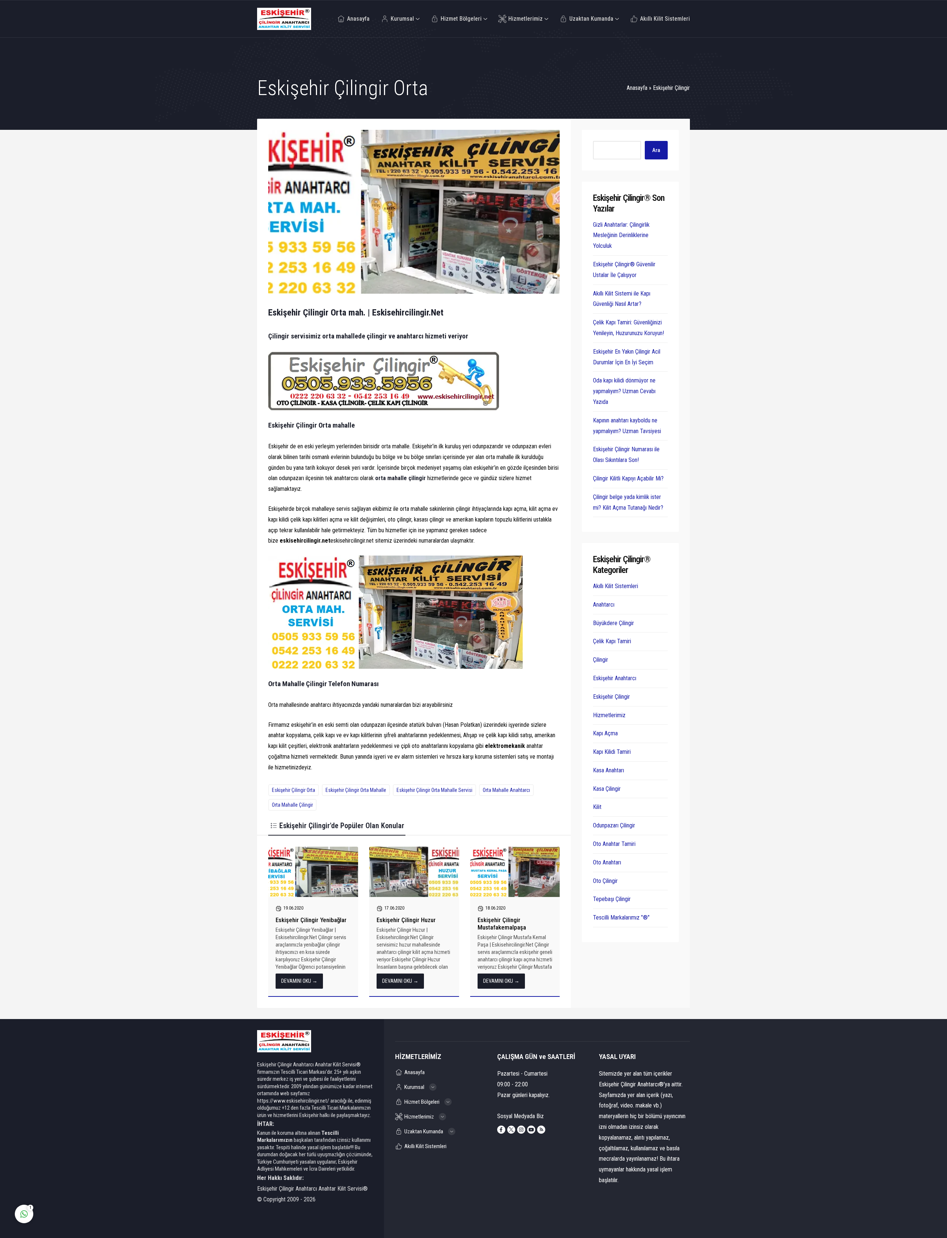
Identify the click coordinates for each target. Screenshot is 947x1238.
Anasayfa (637, 87)
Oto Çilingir (605, 880)
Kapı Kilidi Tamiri (612, 751)
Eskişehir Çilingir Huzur (406, 920)
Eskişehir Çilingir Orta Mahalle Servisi (434, 790)
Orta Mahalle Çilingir (292, 805)
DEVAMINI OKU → (299, 981)
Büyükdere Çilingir (613, 623)
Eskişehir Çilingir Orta (293, 790)
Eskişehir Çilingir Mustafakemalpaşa (502, 923)
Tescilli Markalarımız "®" (621, 917)
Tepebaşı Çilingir (612, 899)
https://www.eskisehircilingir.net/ (293, 1100)
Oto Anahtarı (607, 862)
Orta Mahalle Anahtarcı (506, 790)
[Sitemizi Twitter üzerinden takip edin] (511, 1130)
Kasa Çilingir (607, 788)
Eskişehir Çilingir (671, 87)
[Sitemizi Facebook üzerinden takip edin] (501, 1130)
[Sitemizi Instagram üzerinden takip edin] (521, 1130)
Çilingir (600, 659)
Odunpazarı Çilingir (614, 825)
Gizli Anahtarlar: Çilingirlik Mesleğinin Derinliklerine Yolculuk (621, 235)
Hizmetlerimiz (609, 715)
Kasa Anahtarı (608, 770)
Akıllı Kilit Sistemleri (615, 586)
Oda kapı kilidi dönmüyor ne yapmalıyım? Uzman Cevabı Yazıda (624, 391)
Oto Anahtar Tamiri (614, 843)
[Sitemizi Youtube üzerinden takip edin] (531, 1130)
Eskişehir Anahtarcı (614, 678)
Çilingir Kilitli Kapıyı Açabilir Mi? (628, 478)
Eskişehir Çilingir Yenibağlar (311, 920)
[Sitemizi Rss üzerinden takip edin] (541, 1130)
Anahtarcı (603, 604)
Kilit (597, 806)
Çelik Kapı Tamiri (612, 641)
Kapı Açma (605, 733)
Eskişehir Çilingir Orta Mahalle (356, 790)
